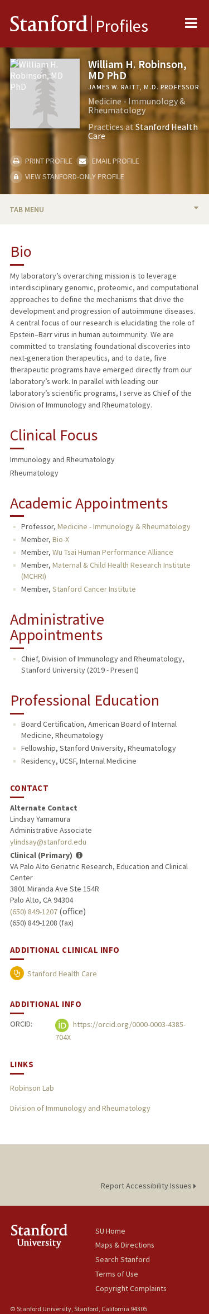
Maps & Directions (124, 1245)
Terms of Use (116, 1274)
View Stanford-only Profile (73, 176)
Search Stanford (122, 1259)
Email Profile (114, 161)
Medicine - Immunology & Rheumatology (124, 526)
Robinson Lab (32, 1088)
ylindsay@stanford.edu (48, 842)
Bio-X (60, 539)
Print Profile (47, 161)
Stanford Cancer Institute (94, 589)
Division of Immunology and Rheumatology (80, 1108)
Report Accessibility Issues (147, 1186)
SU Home (110, 1231)
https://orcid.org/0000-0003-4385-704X (120, 1030)
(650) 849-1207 (33, 912)
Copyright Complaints (131, 1288)
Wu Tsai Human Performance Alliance (112, 552)
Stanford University (52, 1236)
